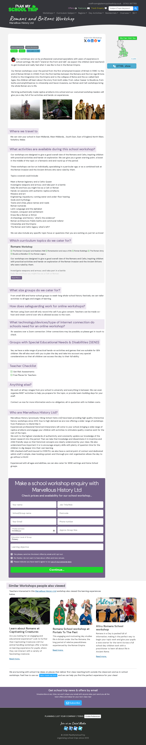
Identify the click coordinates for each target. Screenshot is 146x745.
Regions (81, 13)
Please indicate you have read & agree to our (42, 562)
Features (82, 8)
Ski (133, 13)
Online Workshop (32, 47)
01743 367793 (130, 3)
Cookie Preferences (92, 716)
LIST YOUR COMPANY (66, 716)
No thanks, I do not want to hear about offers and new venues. (39, 558)
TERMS (80, 716)
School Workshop (17, 47)
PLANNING (50, 716)
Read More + (16, 278)
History (22, 51)
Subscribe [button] (74, 702)
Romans (14, 51)
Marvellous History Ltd (45, 591)
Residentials (111, 13)
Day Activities (95, 13)
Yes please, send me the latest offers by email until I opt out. (38, 554)
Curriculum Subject (66, 13)
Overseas (124, 13)
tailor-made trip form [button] (48, 675)
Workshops (48, 13)
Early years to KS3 (33, 51)
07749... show (123, 65)
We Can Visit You (128, 38)
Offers (71, 8)
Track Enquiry (98, 8)
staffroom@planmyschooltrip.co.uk (105, 3)
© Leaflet (133, 59)
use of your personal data (61, 562)
